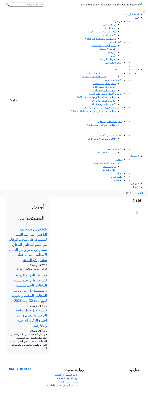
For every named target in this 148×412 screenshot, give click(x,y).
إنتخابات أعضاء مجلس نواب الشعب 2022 (96, 97)
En (15, 100)
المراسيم (112, 52)
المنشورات (134, 156)
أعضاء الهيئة (110, 28)
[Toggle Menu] (144, 11)
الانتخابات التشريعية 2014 (104, 104)
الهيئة (136, 17)
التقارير (118, 159)
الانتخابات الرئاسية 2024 (104, 83)
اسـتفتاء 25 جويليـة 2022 (94, 76)
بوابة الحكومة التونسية (67, 378)
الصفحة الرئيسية (131, 14)
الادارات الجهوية (108, 35)
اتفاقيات (118, 180)
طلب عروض (116, 176)
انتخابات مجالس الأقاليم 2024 (102, 138)
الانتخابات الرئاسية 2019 (104, 86)
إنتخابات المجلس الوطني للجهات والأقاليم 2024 (93, 111)
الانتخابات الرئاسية (113, 80)
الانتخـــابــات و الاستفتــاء (127, 69)
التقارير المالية (109, 169)
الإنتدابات (135, 183)
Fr (11, 100)
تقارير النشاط (109, 166)
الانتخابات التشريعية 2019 (104, 100)
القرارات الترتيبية (108, 59)
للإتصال (135, 187)
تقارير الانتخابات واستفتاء (104, 163)
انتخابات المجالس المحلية (110, 121)
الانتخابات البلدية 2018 (105, 152)
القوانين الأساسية (108, 48)
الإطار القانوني (115, 42)
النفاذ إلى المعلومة (113, 62)
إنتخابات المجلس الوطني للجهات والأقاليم (102, 107)
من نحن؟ (117, 21)
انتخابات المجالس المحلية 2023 (101, 124)
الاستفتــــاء (94, 73)
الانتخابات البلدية (114, 149)
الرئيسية (139, 193)
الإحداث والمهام (108, 24)
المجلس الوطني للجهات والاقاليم (62, 385)
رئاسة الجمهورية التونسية (66, 374)
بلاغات (119, 173)
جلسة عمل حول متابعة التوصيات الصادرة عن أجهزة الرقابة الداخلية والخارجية (31, 318)
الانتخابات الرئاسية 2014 (104, 90)
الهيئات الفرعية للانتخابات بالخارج (100, 38)
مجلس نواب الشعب (68, 381)
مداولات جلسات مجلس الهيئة (102, 31)
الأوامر (113, 55)
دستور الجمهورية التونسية (104, 45)
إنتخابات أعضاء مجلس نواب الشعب (105, 93)
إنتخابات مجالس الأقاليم (110, 135)
